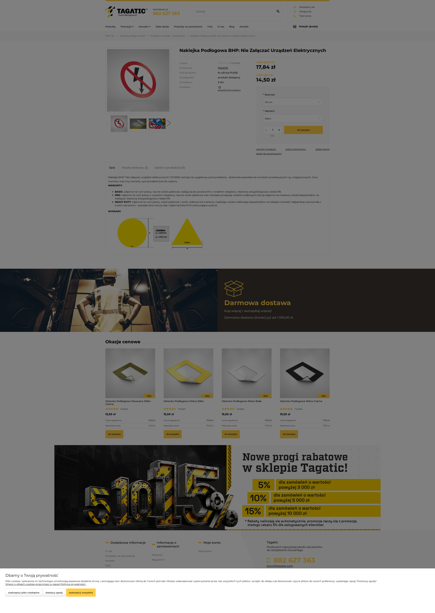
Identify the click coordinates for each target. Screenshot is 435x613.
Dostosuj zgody (54, 592)
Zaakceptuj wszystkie (81, 592)
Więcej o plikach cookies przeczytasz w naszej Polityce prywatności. (45, 584)
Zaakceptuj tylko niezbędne (23, 592)
